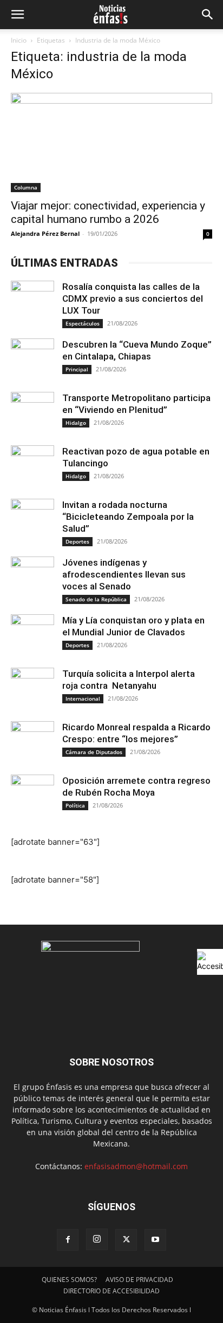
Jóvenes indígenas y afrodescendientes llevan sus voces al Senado (124, 574)
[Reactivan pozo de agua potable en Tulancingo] (32, 467)
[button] (17, 14)
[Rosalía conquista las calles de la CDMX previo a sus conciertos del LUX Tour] (32, 302)
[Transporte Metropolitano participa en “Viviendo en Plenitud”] (32, 413)
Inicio (19, 40)
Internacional (82, 698)
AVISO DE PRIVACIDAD (139, 1279)
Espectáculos (82, 323)
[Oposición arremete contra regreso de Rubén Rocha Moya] (32, 796)
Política (75, 805)
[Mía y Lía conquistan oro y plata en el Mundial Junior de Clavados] (32, 635)
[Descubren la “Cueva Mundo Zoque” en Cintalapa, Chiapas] (32, 360)
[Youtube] (155, 1240)
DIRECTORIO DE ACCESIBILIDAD (111, 1290)
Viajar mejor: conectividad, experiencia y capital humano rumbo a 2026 (108, 212)
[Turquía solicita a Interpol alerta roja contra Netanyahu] (32, 689)
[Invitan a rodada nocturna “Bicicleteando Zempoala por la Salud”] (32, 520)
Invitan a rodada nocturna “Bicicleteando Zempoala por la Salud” (128, 516)
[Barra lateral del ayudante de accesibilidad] (210, 962)
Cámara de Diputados (93, 752)
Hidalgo (75, 422)
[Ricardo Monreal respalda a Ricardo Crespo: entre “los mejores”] (32, 742)
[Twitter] (126, 1240)
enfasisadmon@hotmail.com (136, 1166)
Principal (76, 369)
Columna (25, 187)
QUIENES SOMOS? (69, 1279)
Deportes (77, 541)
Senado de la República (96, 599)
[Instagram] (97, 1239)
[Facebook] (67, 1240)
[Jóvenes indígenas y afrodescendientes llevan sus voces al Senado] (32, 578)
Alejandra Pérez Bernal (45, 233)
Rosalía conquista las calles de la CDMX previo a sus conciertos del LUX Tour (132, 298)
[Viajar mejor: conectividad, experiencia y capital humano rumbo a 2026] (111, 142)
